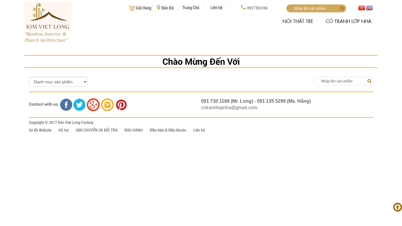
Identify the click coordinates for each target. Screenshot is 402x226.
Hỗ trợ (64, 130)
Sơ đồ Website (40, 130)
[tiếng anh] (369, 7)
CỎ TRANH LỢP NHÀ (348, 21)
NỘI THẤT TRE (298, 21)
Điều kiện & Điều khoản (168, 130)
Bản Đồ (168, 8)
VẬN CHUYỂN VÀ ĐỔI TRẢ (96, 130)
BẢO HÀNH (133, 130)
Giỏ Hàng (143, 8)
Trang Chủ (190, 7)
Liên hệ (216, 7)
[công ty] (343, 81)
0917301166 (257, 8)
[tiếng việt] (361, 7)
